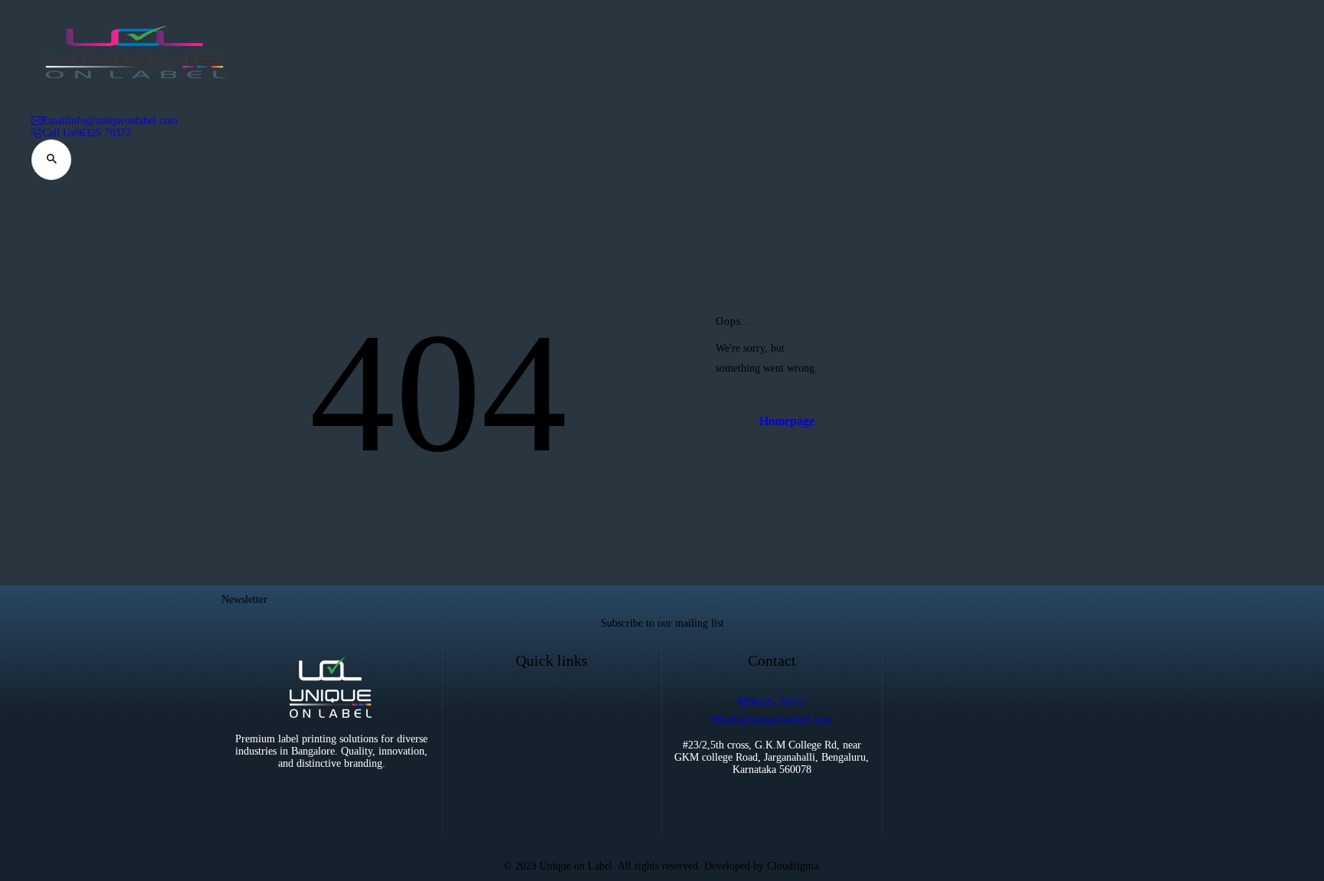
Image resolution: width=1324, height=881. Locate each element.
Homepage (786, 420)
